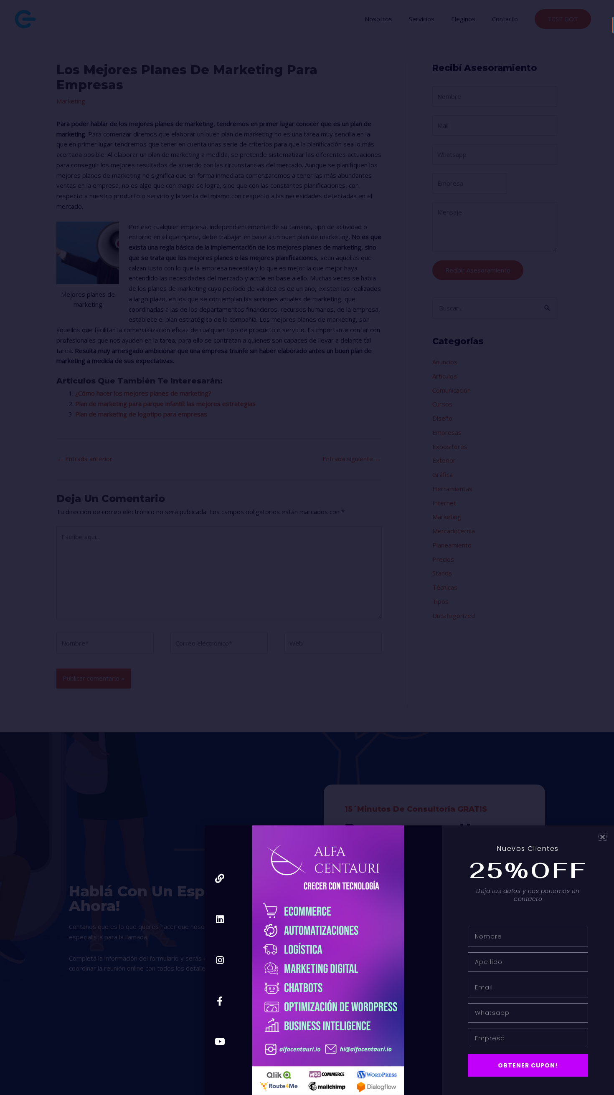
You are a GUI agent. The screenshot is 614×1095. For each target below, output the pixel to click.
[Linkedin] (220, 919)
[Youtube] (220, 1042)
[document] (307, 547)
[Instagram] (220, 960)
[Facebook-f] (220, 1001)
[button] (602, 837)
